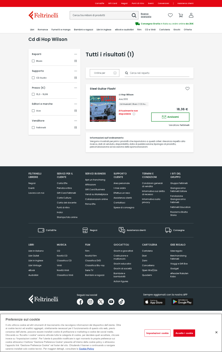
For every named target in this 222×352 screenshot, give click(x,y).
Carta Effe (62, 183)
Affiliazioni (90, 184)
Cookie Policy (86, 348)
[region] (111, 333)
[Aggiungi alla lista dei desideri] (187, 88)
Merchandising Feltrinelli (178, 257)
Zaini (144, 260)
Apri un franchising (95, 179)
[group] (152, 24)
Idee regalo (176, 250)
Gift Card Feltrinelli (66, 192)
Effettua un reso (122, 192)
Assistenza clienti (185, 3)
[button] (134, 15)
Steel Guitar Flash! (103, 89)
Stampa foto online (67, 217)
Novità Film (91, 255)
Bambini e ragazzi (94, 275)
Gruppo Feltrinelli (179, 183)
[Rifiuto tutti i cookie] (216, 332)
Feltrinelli (41, 127)
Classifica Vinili (65, 275)
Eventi (151, 3)
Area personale (122, 183)
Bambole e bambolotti (119, 275)
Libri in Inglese (35, 260)
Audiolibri (33, 275)
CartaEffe (99, 3)
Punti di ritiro (138, 3)
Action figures (121, 281)
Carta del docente (66, 202)
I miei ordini (120, 188)
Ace (38, 110)
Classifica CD (64, 260)
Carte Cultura (64, 197)
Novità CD (62, 255)
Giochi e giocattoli (123, 250)
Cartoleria (147, 250)
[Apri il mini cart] (181, 15)
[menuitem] (32, 29)
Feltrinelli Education (180, 207)
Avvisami (173, 117)
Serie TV (89, 270)
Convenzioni (163, 3)
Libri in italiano (36, 250)
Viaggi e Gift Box (179, 263)
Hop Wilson (127, 94)
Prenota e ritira (64, 188)
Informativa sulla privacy (151, 201)
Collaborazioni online (96, 199)
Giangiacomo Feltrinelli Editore (178, 190)
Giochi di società (123, 268)
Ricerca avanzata (146, 15)
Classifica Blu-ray (95, 265)
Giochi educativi (122, 263)
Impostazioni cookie (157, 333)
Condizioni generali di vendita (152, 185)
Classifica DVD (93, 260)
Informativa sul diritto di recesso (153, 193)
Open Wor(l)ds (149, 270)
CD (58, 250)
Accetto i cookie (184, 333)
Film (87, 250)
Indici (60, 212)
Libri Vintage (34, 265)
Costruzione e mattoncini (121, 257)
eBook (31, 270)
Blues (39, 61)
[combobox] (104, 15)
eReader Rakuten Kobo (179, 275)
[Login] (191, 15)
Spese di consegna (124, 207)
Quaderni (147, 275)
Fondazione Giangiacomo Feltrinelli (178, 199)
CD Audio (41, 77)
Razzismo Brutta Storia (179, 214)
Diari (144, 255)
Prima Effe (90, 204)
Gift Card (112, 3)
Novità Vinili (63, 270)
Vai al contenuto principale (43, 3)
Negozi (124, 3)
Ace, (121, 99)
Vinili (59, 265)
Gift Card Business (95, 189)
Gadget (174, 268)
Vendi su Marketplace (96, 194)
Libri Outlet (33, 255)
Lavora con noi (36, 192)
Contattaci (119, 202)
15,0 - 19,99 (42, 94)
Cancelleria (148, 265)
